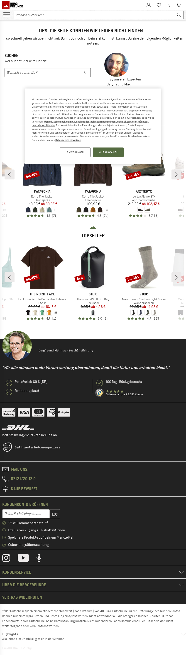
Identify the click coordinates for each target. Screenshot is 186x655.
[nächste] (176, 174)
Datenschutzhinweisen (68, 139)
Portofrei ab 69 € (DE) (31, 381)
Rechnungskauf (27, 391)
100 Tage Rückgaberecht (123, 381)
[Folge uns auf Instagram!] (9, 559)
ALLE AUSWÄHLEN (108, 152)
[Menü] (6, 14)
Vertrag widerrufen (22, 597)
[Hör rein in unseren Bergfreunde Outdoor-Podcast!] (42, 559)
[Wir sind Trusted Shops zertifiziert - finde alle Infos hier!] (99, 393)
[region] (93, 126)
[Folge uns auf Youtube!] (27, 559)
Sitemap (58, 639)
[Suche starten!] (179, 15)
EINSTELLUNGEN (75, 152)
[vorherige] (10, 174)
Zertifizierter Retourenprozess (37, 447)
